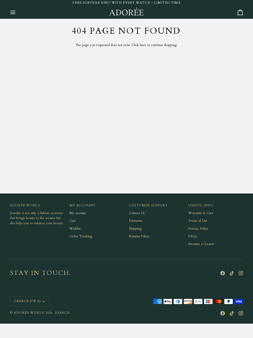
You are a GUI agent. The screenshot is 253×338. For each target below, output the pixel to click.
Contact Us (137, 213)
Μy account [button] (82, 205)
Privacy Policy (198, 228)
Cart (72, 220)
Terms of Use (197, 220)
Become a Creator (201, 244)
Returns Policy (139, 236)
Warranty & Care (200, 213)
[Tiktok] (232, 273)
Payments (135, 220)
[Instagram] (241, 273)
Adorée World (29, 313)
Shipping (135, 228)
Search (62, 313)
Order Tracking (80, 236)
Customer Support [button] (148, 205)
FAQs (192, 236)
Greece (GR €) (27, 301)
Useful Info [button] (200, 205)
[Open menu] (17, 12)
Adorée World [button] (25, 205)
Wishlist (75, 228)
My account (77, 213)
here (143, 45)
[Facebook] (222, 273)
